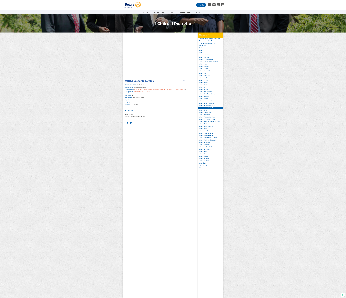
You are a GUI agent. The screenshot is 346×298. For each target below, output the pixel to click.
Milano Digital (203, 80)
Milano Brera (203, 64)
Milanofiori (202, 163)
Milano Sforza (203, 154)
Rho (200, 168)
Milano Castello (204, 66)
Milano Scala (203, 151)
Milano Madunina (204, 114)
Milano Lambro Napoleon (207, 103)
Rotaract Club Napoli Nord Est (176, 89)
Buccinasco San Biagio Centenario (209, 39)
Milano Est (202, 87)
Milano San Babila (204, 142)
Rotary (145, 12)
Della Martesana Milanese (207, 43)
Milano (201, 50)
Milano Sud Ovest (204, 158)
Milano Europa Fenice (205, 91)
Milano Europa (203, 89)
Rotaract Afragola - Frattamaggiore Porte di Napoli (149, 89)
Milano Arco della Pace (206, 59)
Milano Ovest (203, 128)
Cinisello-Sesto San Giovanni (208, 41)
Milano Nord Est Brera (206, 126)
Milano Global (203, 98)
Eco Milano (202, 45)
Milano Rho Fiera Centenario (208, 140)
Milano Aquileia (204, 57)
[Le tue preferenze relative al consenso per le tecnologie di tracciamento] (343, 295)
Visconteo (202, 170)
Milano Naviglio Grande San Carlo (209, 121)
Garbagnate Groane (205, 48)
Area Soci (199, 12)
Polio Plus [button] (201, 5)
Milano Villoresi (204, 161)
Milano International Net (206, 101)
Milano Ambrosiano (205, 55)
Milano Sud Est (203, 156)
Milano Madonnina (205, 112)
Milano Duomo (203, 82)
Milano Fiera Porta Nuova (207, 94)
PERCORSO (130, 111)
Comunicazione (185, 12)
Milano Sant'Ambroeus (206, 149)
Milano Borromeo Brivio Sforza (208, 62)
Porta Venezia (203, 165)
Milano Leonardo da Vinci (207, 105)
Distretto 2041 (159, 12)
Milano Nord (203, 124)
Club (171, 12)
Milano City (202, 73)
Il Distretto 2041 (204, 35)
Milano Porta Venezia (205, 131)
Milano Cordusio (204, 78)
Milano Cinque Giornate (206, 71)
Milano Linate (203, 110)
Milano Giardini (204, 96)
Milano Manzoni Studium (207, 117)
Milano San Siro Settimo (206, 147)
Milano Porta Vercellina (206, 133)
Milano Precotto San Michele (208, 138)
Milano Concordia (204, 75)
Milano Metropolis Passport (207, 119)
